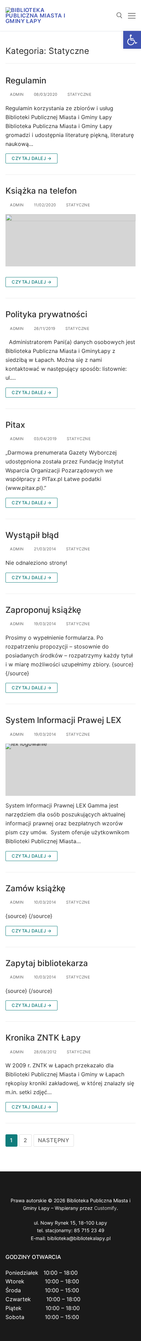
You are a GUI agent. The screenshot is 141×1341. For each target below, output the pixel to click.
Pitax (15, 425)
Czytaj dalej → (31, 158)
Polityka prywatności (46, 314)
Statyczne (78, 94)
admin (16, 94)
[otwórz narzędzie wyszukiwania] (119, 15)
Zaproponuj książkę (43, 610)
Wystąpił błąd (32, 535)
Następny (53, 1140)
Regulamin (25, 80)
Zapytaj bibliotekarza (46, 963)
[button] (132, 40)
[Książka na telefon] (70, 240)
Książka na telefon (41, 191)
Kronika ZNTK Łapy (43, 1038)
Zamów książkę (35, 888)
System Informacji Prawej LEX (63, 720)
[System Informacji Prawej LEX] (70, 770)
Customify (105, 1208)
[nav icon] (132, 15)
